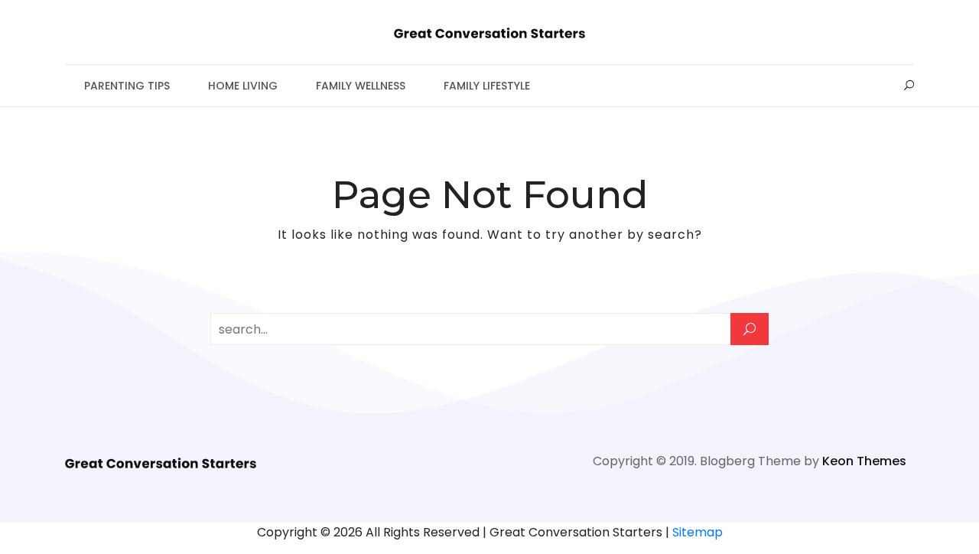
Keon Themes (864, 461)
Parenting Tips (127, 85)
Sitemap (697, 532)
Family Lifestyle (487, 85)
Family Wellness (360, 85)
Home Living (243, 85)
